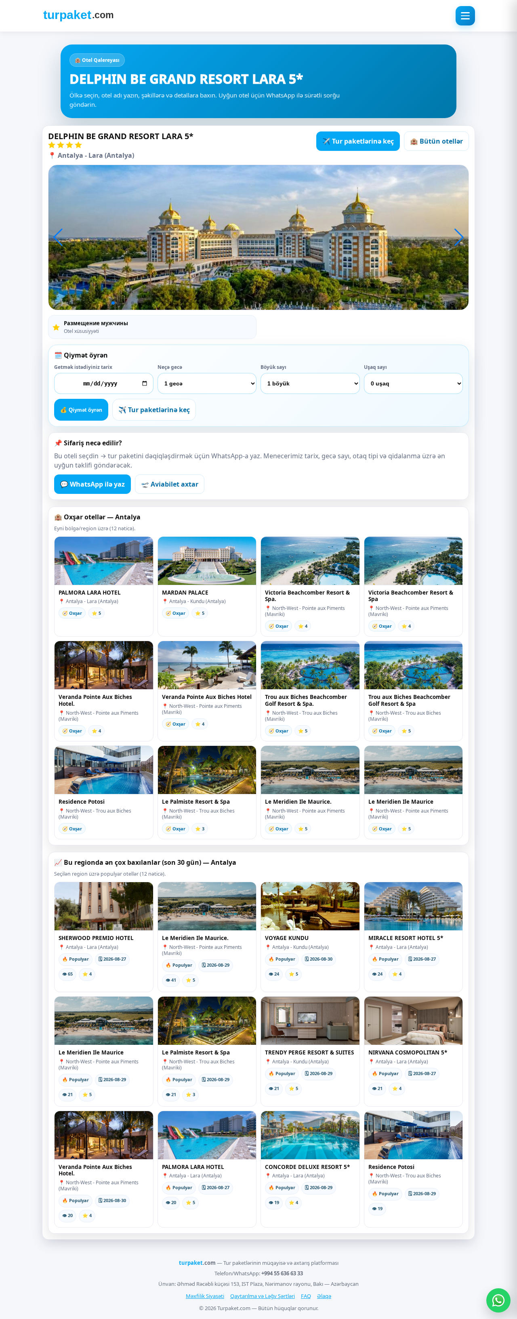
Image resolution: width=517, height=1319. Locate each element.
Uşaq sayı (375, 367)
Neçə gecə (170, 367)
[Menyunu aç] (465, 15)
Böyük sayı (273, 367)
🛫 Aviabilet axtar (169, 484)
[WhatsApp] (498, 1300)
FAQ (306, 1296)
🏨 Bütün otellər (436, 141)
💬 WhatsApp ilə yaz (92, 484)
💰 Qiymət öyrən (81, 410)
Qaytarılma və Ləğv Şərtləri (262, 1296)
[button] (58, 237)
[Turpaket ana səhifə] (78, 16)
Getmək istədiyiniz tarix (83, 367)
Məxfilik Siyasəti (205, 1296)
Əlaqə (324, 1296)
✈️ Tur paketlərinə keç (358, 141)
